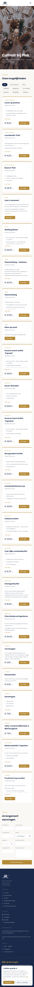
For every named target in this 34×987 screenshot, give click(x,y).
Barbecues (16, 88)
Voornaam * (5, 825)
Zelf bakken (16, 92)
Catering (25, 92)
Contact (6, 898)
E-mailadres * (6, 832)
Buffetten (6, 88)
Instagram (7, 917)
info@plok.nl (7, 949)
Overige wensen (19, 848)
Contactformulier (8, 951)
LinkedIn (6, 920)
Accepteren (8, 982)
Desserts (6, 92)
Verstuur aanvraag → (17, 862)
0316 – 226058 (8, 946)
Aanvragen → (24, 123)
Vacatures (7, 903)
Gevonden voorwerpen (10, 906)
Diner (23, 84)
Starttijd (4, 840)
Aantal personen (20, 840)
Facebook (6, 914)
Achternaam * (19, 825)
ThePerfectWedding (9, 922)
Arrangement (5, 848)
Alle (5, 84)
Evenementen (8, 895)
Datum (17, 832)
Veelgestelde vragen (9, 900)
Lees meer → (8, 119)
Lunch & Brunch (14, 84)
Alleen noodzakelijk (22, 982)
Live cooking (26, 88)
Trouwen (6, 892)
